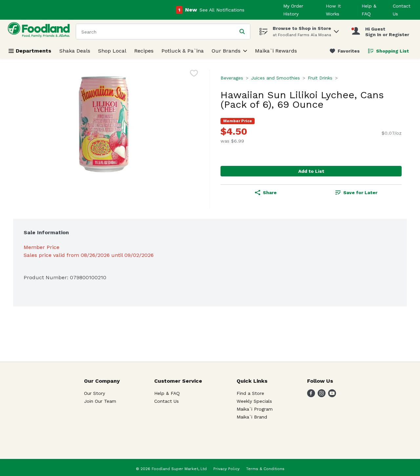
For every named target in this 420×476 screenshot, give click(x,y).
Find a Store (250, 393)
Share (270, 192)
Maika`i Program (255, 409)
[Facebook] (311, 395)
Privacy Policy (226, 468)
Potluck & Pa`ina (182, 51)
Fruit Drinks (320, 77)
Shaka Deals (74, 51)
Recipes (144, 51)
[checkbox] (194, 74)
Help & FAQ (167, 393)
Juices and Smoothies (275, 77)
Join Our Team (100, 401)
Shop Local (112, 51)
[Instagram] (322, 395)
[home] (40, 31)
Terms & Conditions (265, 468)
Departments (33, 51)
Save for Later (360, 192)
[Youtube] (332, 395)
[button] (336, 30)
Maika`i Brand (252, 416)
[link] (345, 51)
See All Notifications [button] (222, 9)
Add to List (311, 171)
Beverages (231, 77)
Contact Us (166, 401)
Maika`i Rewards (276, 51)
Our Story (94, 393)
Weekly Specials (254, 401)
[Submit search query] (242, 31)
